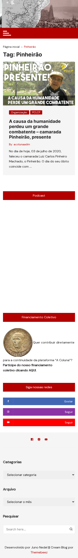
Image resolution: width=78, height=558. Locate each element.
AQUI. (32, 370)
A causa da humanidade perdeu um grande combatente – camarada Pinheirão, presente (35, 129)
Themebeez (39, 552)
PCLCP (36, 112)
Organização (19, 112)
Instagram (39, 440)
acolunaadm (22, 144)
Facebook (32, 440)
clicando (22, 370)
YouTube (46, 440)
